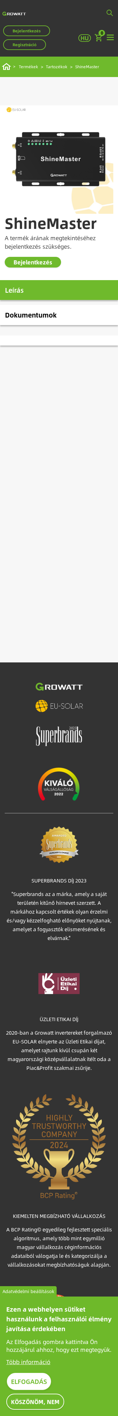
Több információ (28, 1362)
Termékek (28, 67)
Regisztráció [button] (25, 44)
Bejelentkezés (33, 262)
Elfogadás (29, 1381)
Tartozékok (56, 67)
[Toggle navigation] (110, 37)
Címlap (7, 66)
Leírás (14, 290)
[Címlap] (14, 13)
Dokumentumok (31, 315)
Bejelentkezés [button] (27, 31)
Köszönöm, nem (35, 1401)
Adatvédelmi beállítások (28, 1291)
